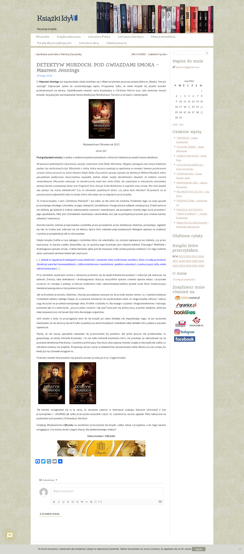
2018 (182, 260)
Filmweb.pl (71, 418)
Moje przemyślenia (163, 36)
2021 (201, 260)
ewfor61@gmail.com (187, 67)
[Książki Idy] (57, 18)
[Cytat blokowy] (82, 502)
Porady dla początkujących (54, 43)
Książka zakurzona (69, 36)
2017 (175, 260)
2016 (201, 256)
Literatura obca (89, 43)
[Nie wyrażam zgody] (240, 549)
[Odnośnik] (91, 502)
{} (95, 501)
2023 (182, 265)
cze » (181, 124)
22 (201, 106)
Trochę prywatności (183, 279)
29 (201, 112)
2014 (188, 256)
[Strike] (68, 502)
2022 (175, 265)
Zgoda (198, 549)
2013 (182, 256)
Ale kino (82, 418)
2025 (195, 265)
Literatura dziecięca (130, 36)
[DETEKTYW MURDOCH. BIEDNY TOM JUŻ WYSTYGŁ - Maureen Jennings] (52, 403)
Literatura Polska (99, 36)
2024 (188, 265)
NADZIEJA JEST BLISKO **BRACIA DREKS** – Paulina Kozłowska (191, 213)
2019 (188, 260)
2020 (195, 260)
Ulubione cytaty (187, 236)
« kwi (174, 124)
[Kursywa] (58, 502)
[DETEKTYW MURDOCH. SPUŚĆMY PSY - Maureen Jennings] (83, 403)
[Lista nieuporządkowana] (77, 502)
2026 (201, 265)
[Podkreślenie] (63, 502)
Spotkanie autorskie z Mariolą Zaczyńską (59, 54)
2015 (195, 256)
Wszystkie (42, 36)
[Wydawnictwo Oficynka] (101, 448)
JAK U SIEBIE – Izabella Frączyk (148, 54)
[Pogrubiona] (54, 502)
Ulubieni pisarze (116, 43)
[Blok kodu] (86, 502)
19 (189, 106)
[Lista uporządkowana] (72, 502)
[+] (100, 501)
